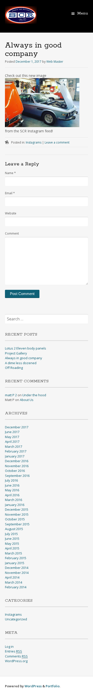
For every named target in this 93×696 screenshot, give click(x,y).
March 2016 (13, 499)
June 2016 (12, 485)
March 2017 (13, 446)
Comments (16, 656)
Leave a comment (57, 142)
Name (10, 173)
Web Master (54, 61)
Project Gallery (16, 353)
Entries (13, 651)
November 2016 (17, 466)
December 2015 (16, 509)
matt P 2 (11, 395)
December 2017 (16, 427)
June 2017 (12, 432)
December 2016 (16, 461)
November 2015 (17, 514)
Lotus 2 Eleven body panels (25, 348)
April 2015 (12, 548)
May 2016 (12, 490)
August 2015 (14, 529)
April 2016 (12, 495)
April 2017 (12, 441)
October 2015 (15, 519)
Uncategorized (16, 619)
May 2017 (12, 437)
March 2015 (13, 553)
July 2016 (11, 480)
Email (10, 193)
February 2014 (15, 587)
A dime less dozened (20, 363)
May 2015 (12, 543)
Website (10, 213)
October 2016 (15, 470)
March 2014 (13, 582)
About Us (26, 400)
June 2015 (12, 538)
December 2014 (16, 567)
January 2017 (14, 456)
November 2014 (17, 572)
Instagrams (33, 142)
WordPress (33, 686)
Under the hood (34, 395)
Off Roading (14, 367)
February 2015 (15, 558)
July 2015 (11, 534)
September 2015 (17, 524)
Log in (9, 646)
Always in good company (23, 358)
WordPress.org (16, 661)
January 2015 (14, 563)
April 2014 (12, 577)
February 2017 (15, 451)
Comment (12, 233)
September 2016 (17, 475)
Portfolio (53, 686)
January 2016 (14, 504)
